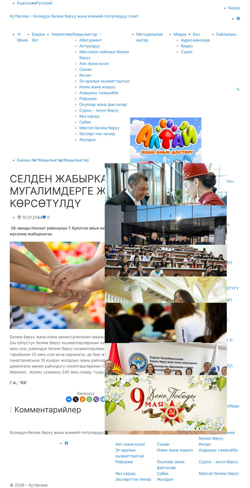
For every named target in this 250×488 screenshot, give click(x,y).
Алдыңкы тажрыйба (98, 92)
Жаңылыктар (85, 34)
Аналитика (62, 34)
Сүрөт (187, 51)
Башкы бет (27, 160)
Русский (44, 2)
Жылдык (87, 139)
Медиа (181, 34)
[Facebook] (238, 18)
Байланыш (226, 34)
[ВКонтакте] (69, 399)
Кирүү (234, 7)
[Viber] (96, 399)
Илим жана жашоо (97, 86)
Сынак (85, 69)
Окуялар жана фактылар (103, 104)
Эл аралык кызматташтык (104, 81)
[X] (76, 399)
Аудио (187, 40)
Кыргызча (26, 2)
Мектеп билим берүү (99, 127)
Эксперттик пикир (97, 133)
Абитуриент (90, 40)
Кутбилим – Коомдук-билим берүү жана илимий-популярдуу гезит (74, 16)
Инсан (85, 75)
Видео (187, 45)
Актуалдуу (89, 45)
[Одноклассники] (82, 399)
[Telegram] (103, 399)
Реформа (88, 98)
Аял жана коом (94, 63)
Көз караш (89, 116)
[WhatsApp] (89, 399)
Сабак (85, 122)
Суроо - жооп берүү (99, 110)
